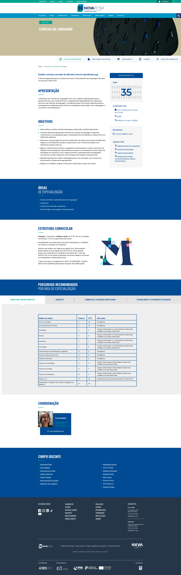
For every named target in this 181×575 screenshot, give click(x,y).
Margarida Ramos (110, 464)
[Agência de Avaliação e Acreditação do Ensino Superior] (45, 568)
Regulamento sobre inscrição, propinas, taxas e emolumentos (125, 159)
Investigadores (82, 1)
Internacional (62, 15)
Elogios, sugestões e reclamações (96, 546)
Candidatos (42, 1)
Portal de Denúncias (114, 546)
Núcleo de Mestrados (125, 149)
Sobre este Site (80, 546)
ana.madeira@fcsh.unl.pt (57, 431)
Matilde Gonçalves (110, 471)
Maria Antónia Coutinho (49, 480)
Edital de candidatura (72, 59)
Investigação (87, 15)
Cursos (51, 15)
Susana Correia (108, 487)
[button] (178, 15)
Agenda (110, 15)
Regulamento (127, 59)
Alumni (60, 1)
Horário (146, 59)
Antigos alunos (71, 510)
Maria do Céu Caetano (48, 484)
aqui (96, 74)
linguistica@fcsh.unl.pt (124, 134)
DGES (135, 120)
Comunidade (75, 15)
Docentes (70, 1)
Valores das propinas (125, 153)
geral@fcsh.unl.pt (133, 516)
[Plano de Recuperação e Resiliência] (92, 568)
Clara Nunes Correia (47, 471)
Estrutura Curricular (169, 59)
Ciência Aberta (100, 15)
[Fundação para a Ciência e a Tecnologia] (62, 568)
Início (40, 66)
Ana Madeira (60, 418)
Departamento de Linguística (128, 146)
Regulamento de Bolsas (101, 59)
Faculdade (42, 15)
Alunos (52, 1)
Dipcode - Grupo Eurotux (102, 551)
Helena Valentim (46, 474)
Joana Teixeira (45, 477)
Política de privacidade (67, 546)
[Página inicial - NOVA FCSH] (90, 8)
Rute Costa (107, 477)
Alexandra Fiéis (46, 464)
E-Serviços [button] (165, 1)
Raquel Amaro (108, 474)
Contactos (120, 15)
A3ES (119, 116)
